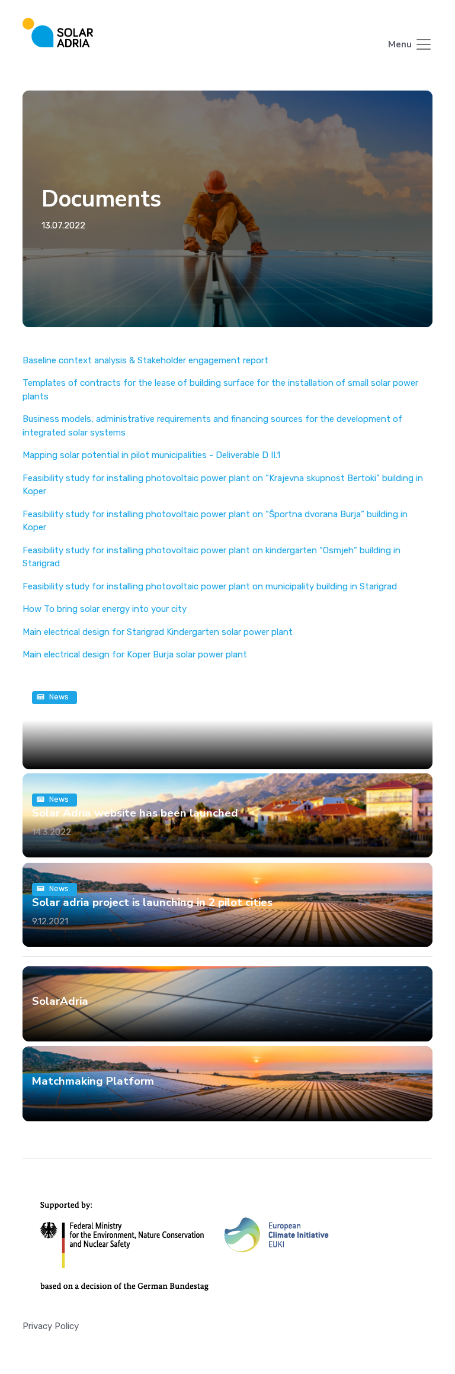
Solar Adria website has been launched (135, 813)
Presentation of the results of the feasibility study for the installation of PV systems (225, 716)
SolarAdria (60, 1001)
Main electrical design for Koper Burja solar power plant (135, 654)
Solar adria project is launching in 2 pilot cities (152, 901)
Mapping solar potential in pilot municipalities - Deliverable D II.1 (151, 455)
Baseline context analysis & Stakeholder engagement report (145, 360)
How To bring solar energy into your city (105, 609)
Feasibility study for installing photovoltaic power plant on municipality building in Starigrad (210, 586)
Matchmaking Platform (93, 1081)
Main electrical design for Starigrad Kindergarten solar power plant (158, 632)
